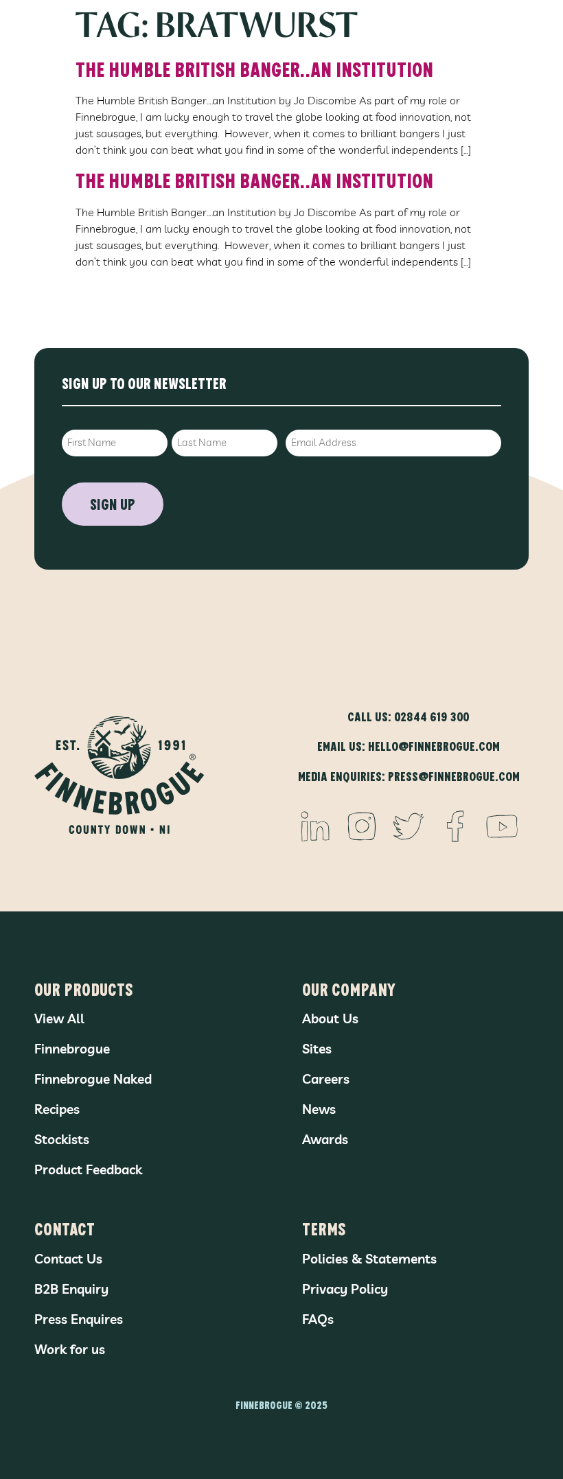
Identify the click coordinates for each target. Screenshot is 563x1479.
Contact (64, 1228)
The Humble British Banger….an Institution (254, 68)
